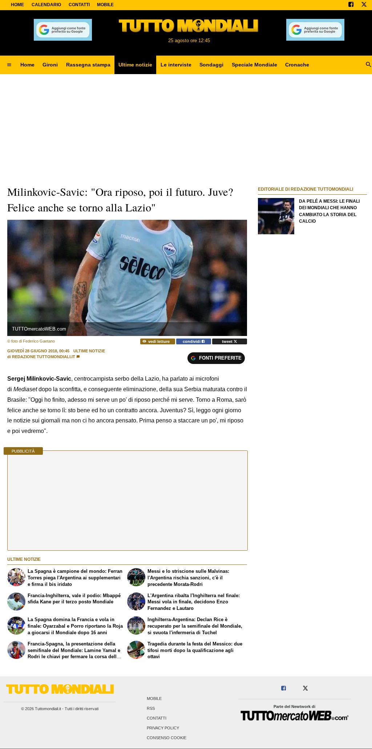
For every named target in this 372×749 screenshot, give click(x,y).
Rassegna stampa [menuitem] (88, 65)
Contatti (156, 718)
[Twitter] (364, 5)
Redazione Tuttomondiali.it (43, 357)
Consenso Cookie (166, 738)
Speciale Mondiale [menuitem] (254, 65)
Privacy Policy (163, 728)
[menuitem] (9, 65)
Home (17, 5)
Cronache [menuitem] (297, 65)
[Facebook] (351, 5)
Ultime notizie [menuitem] (135, 65)
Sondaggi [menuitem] (211, 65)
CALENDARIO (46, 5)
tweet (228, 341)
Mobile (154, 698)
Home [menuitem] (27, 65)
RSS (151, 708)
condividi (192, 341)
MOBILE (105, 5)
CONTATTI (79, 5)
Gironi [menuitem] (50, 65)
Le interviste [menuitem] (176, 65)
